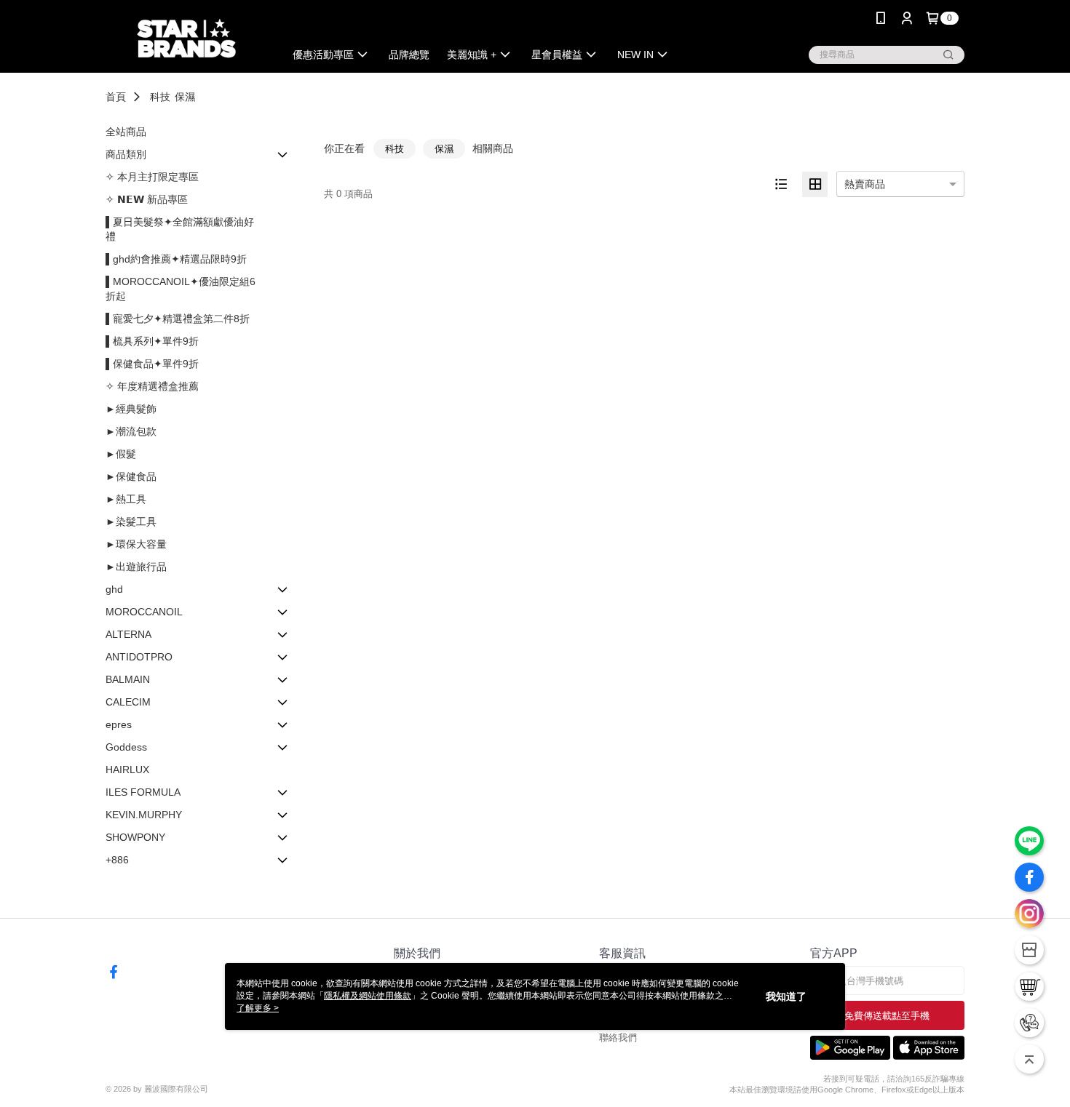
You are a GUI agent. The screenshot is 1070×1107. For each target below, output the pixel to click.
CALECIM (128, 702)
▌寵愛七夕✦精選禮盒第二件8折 (178, 318)
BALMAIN (128, 679)
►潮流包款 (131, 431)
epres (119, 724)
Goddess (126, 747)
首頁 (116, 97)
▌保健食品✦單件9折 (152, 363)
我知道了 (786, 996)
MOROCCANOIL (144, 612)
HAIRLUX (127, 769)
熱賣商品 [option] (864, 184)
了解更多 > (258, 1008)
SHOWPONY (135, 837)
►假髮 (121, 454)
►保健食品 (131, 476)
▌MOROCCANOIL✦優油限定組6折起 (180, 289)
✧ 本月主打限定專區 (152, 177)
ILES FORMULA (143, 792)
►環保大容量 (136, 544)
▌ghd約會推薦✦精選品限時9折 (176, 259)
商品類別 (126, 154)
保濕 (185, 97)
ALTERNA (128, 634)
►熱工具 (126, 499)
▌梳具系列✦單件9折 (152, 341)
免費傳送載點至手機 (887, 1015)
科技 (160, 97)
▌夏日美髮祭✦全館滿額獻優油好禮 (180, 229)
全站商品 (126, 131)
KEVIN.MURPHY (144, 814)
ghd (114, 589)
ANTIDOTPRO (139, 657)
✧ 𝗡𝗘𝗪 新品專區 (147, 199)
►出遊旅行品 (136, 566)
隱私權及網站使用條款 (367, 996)
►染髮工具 (131, 521)
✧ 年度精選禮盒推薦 (152, 386)
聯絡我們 (618, 1037)
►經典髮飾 (131, 409)
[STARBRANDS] (186, 38)
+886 (117, 860)
